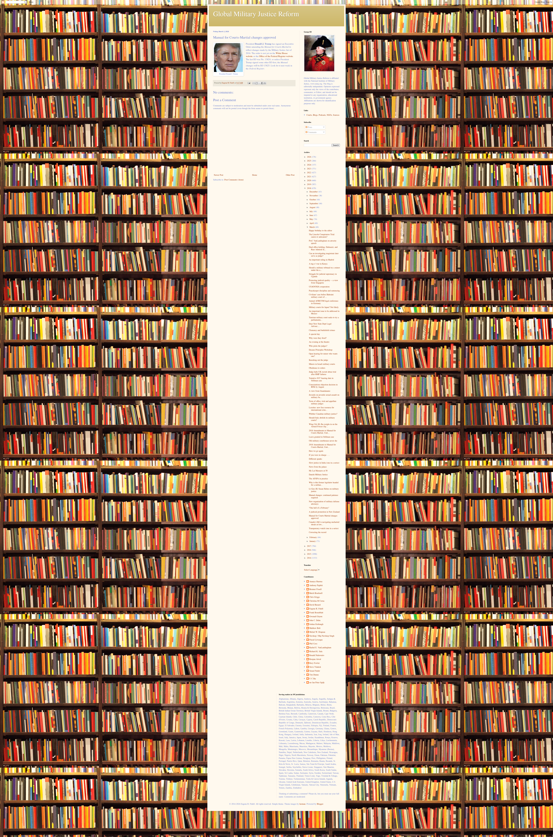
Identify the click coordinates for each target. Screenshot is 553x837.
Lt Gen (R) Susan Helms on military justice (324, 490)
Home (254, 175)
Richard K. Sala (315, 651)
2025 (309, 160)
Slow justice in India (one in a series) (324, 462)
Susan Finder (314, 671)
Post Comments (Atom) (234, 179)
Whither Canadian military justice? (323, 413)
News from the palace (318, 466)
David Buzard (315, 605)
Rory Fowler (314, 663)
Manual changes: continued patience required (323, 496)
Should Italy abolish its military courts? (322, 418)
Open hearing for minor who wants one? (323, 354)
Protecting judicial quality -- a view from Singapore (323, 281)
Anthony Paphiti (316, 585)
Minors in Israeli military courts (322, 364)
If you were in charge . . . (319, 455)
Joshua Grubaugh (316, 624)
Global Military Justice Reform (256, 13)
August (312, 207)
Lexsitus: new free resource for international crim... (321, 408)
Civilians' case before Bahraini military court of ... (321, 295)
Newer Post (218, 175)
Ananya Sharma (315, 581)
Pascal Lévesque (316, 640)
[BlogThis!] (256, 83)
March (312, 227)
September (314, 203)
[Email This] (253, 83)
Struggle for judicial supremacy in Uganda (323, 275)
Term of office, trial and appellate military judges (322, 402)
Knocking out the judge (318, 360)
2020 (309, 180)
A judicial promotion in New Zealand (324, 511)
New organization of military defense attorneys (324, 502)
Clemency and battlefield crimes (322, 330)
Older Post (290, 175)
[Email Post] (249, 83)
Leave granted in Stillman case (321, 436)
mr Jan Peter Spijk (316, 682)
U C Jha (312, 678)
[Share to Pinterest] (264, 83)
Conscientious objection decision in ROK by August (323, 385)
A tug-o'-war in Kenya (318, 263)
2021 (309, 176)
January (312, 541)
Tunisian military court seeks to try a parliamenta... (324, 318)
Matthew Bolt (314, 628)
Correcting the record (317, 532)
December (313, 191)
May (311, 219)
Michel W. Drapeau (317, 632)
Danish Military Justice (318, 474)
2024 (309, 164)
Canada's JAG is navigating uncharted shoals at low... (324, 523)
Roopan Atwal (315, 659)
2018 (309, 188)
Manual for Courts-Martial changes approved (323, 516)
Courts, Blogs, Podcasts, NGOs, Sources (322, 115)
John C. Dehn (314, 620)
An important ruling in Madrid (321, 259)
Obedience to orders (317, 367)
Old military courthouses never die (323, 440)
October (313, 199)
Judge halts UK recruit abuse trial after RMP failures (322, 373)
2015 (309, 554)
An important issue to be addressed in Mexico (324, 312)
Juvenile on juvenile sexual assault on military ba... (324, 396)
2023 (309, 168)
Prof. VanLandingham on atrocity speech (322, 241)
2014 (309, 557)
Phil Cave (313, 643)
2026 (309, 156)
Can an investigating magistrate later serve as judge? (324, 254)
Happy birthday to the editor (320, 230)
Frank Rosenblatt (316, 612)
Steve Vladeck (315, 667)
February (313, 537)
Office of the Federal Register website (276, 56)
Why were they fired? (317, 338)
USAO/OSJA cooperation (319, 286)
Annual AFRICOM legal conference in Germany (323, 302)
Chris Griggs (314, 597)
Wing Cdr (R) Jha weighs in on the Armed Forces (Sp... (323, 425)
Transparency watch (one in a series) (324, 528)
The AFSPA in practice (318, 478)
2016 (309, 550)
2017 (309, 546)
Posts (309, 127)
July (311, 211)
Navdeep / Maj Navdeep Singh (321, 636)
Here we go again (316, 451)
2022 (309, 172)
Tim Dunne (314, 675)
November (314, 195)
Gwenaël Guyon (315, 616)
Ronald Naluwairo (316, 655)
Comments (312, 132)
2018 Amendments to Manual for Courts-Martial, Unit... (322, 431)
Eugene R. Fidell (316, 608)
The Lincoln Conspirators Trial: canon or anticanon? (322, 235)
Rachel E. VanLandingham (320, 647)
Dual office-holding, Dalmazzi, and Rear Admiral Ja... (323, 248)
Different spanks (315, 458)
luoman (302, 803)
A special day (314, 334)
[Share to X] (259, 83)
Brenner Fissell (315, 589)
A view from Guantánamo (319, 391)
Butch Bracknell (315, 593)
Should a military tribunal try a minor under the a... (324, 268)
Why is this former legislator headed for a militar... (323, 483)
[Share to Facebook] (262, 83)
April (311, 223)
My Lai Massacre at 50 (318, 470)
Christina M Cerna (316, 601)
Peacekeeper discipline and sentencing (324, 290)
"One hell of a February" (319, 507)
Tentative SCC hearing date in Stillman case (321, 379)
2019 (309, 184)
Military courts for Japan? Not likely (324, 307)
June (311, 215)
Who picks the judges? (318, 345)
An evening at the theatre (319, 341)
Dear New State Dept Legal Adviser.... (320, 324)
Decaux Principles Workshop (320, 349)
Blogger (320, 803)
